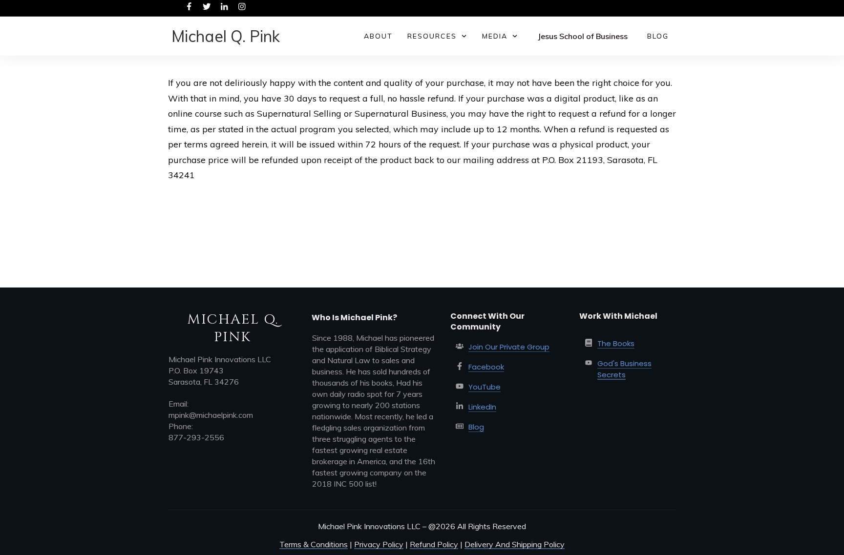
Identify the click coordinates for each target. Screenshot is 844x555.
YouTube (484, 387)
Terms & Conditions (313, 544)
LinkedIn (482, 407)
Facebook (486, 367)
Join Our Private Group (508, 347)
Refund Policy (434, 544)
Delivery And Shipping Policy (514, 544)
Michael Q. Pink (225, 36)
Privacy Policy (378, 544)
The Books (615, 343)
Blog (476, 427)
